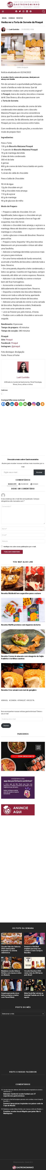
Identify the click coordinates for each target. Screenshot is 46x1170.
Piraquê (9, 340)
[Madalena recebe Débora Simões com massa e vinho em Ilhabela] (11, 963)
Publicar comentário (12, 552)
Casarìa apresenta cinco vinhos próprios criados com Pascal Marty (10, 995)
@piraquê (16, 346)
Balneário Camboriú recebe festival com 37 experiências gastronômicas (19, 1095)
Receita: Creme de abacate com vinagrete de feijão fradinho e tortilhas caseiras (22, 657)
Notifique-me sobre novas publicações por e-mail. (20, 546)
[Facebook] (3, 404)
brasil (5, 700)
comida (13, 700)
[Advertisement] (23, 429)
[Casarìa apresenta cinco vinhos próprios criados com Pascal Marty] (11, 985)
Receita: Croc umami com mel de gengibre (18, 690)
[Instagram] (34, 404)
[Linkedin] (12, 404)
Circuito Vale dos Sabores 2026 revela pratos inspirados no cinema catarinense (11, 950)
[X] (8, 404)
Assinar (39, 472)
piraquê (22, 700)
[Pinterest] (16, 404)
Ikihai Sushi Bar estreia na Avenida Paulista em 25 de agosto (34, 995)
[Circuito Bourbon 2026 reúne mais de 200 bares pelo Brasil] (34, 963)
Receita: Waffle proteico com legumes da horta (20, 625)
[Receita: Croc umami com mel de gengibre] (23, 675)
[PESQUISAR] (43, 11)
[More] (42, 404)
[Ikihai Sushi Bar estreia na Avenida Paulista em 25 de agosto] (34, 985)
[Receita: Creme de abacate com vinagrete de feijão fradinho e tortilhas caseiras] (23, 641)
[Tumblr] (38, 404)
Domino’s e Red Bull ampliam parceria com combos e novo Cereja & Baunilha (33, 950)
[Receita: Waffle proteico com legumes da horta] (23, 610)
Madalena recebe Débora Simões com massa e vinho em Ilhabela (11, 973)
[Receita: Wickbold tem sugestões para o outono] (23, 578)
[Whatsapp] (21, 404)
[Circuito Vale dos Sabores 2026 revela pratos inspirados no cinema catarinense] (11, 938)
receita (31, 700)
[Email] (25, 404)
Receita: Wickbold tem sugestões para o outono (21, 593)
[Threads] (29, 404)
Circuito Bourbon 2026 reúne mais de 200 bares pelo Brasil (33, 973)
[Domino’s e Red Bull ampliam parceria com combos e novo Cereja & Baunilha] (34, 938)
